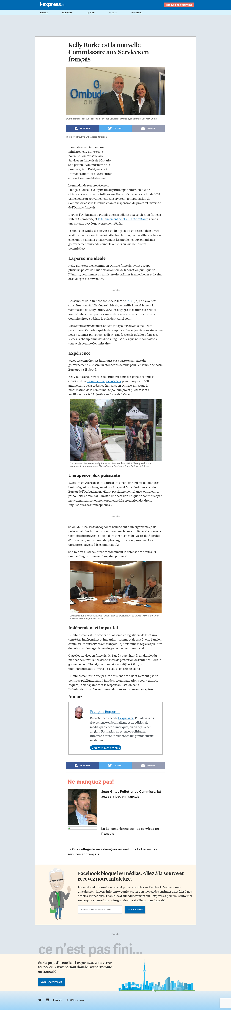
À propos (57, 1000)
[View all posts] (105, 747)
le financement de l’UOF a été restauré (123, 219)
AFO (130, 301)
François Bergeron (105, 711)
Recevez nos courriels (179, 4)
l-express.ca (126, 718)
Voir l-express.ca (51, 982)
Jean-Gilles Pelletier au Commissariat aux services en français (131, 794)
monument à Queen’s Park (104, 381)
